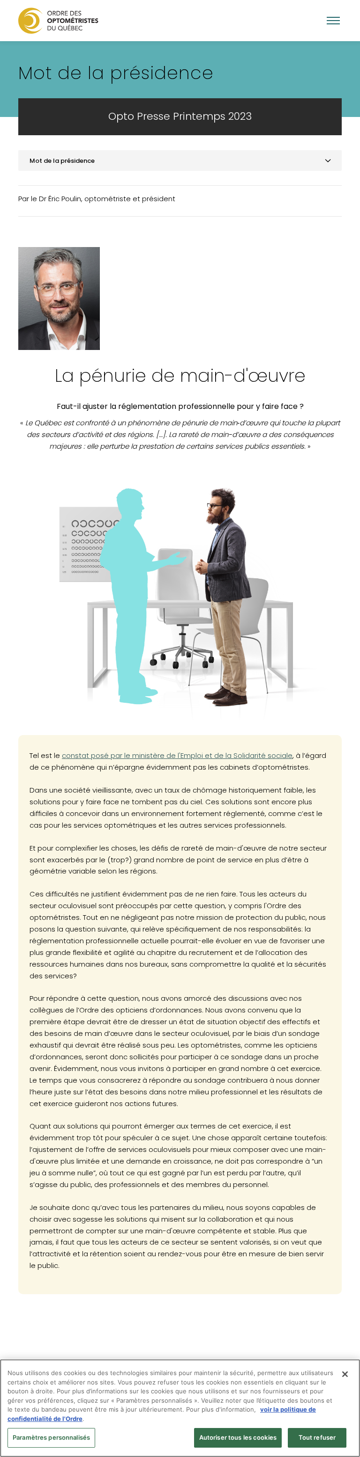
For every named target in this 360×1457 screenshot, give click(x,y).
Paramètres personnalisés (51, 1437)
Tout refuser (317, 1437)
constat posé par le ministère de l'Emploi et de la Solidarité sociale (177, 755)
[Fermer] (345, 1374)
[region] (180, 1408)
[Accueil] (58, 20)
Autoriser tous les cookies (238, 1437)
